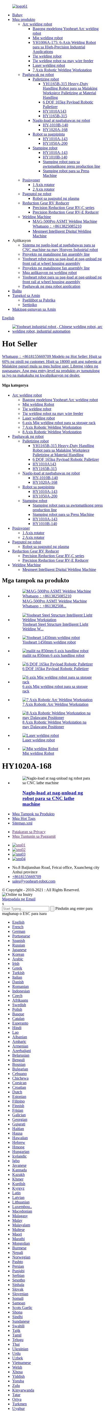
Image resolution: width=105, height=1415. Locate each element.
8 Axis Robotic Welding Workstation (52, 432)
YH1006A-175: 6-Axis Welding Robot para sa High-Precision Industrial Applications (64, 47)
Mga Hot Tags (23, 818)
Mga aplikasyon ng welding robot (49, 272)
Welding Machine (36, 217)
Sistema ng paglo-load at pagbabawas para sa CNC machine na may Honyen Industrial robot (60, 247)
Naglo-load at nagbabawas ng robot (61, 120)
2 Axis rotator (44, 189)
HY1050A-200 (55, 143)
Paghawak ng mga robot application (51, 286)
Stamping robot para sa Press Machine (63, 514)
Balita (17, 291)
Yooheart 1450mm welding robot (49, 642)
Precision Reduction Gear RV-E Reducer (66, 212)
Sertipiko (29, 305)
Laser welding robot (49, 65)
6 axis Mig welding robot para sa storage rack (59, 423)
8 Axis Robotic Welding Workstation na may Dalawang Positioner (54, 724)
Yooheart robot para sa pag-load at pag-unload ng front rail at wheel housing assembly (62, 261)
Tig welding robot (47, 56)
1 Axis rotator (44, 184)
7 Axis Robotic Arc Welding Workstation (55, 704)
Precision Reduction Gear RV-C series (63, 207)
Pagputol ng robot (36, 194)
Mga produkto (23, 19)
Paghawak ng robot (38, 74)
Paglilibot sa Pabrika (38, 300)
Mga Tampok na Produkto (33, 814)
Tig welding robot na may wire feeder (63, 61)
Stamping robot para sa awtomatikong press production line (71, 164)
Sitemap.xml (22, 823)
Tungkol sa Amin (26, 295)
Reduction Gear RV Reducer (45, 203)
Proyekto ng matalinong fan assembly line (56, 254)
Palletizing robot (46, 79)
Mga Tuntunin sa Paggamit (34, 836)
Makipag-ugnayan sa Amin (34, 309)
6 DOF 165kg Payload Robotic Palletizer (66, 459)
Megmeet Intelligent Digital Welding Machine (59, 569)
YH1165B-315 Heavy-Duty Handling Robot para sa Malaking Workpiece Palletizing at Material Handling (70, 91)
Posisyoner (31, 180)
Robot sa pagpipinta (49, 134)
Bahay (17, 15)
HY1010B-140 (55, 157)
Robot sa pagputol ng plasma (56, 198)
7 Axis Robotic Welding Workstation (62, 70)
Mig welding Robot (38, 404)
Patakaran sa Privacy (29, 832)
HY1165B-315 (55, 116)
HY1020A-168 (55, 129)
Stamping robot (45, 148)
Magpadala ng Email (18, 899)
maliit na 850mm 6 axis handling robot (53, 655)
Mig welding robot (48, 38)
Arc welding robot (37, 24)
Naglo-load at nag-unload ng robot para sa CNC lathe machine (52, 798)
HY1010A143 (54, 111)
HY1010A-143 (55, 139)
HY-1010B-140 (55, 125)
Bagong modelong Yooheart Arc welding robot (60, 400)
